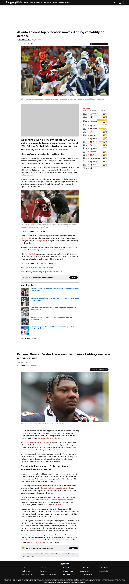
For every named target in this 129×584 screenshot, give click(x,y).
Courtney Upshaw (41, 241)
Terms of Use (84, 571)
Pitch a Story (43, 571)
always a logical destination (50, 438)
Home (22, 339)
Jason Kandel (24, 365)
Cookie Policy (103, 571)
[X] (118, 2)
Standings (47, 2)
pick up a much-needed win (35, 542)
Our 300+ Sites (85, 568)
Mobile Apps (103, 568)
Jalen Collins (32, 254)
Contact (66, 568)
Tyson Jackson (26, 238)
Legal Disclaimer (26, 574)
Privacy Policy (68, 571)
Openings (42, 568)
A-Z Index (66, 574)
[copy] (31, 44)
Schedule (39, 2)
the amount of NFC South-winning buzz (54, 488)
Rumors (32, 2)
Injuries (61, 2)
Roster (55, 2)
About (23, 568)
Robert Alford (33, 247)
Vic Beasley (55, 167)
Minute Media (11, 579)
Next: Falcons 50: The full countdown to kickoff (37, 267)
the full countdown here (54, 149)
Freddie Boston (25, 40)
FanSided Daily (26, 571)
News (26, 2)
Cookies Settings (86, 574)
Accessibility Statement (47, 574)
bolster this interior (54, 505)
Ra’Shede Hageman (45, 236)
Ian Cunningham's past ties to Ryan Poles (35, 442)
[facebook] (114, 2)
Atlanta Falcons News (33, 339)
